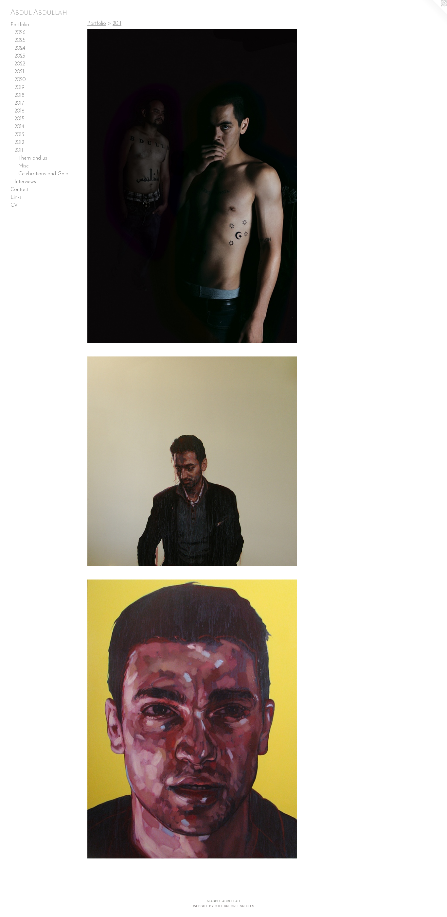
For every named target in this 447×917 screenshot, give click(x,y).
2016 (19, 111)
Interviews (25, 181)
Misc (23, 166)
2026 (20, 32)
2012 (19, 142)
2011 (18, 150)
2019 (19, 87)
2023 (19, 56)
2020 (20, 79)
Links (16, 197)
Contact (19, 189)
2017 (19, 103)
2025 (20, 40)
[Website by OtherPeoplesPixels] (434, 13)
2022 (19, 64)
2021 (19, 72)
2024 (19, 48)
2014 (19, 127)
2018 (19, 95)
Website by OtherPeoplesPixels (223, 906)
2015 (19, 119)
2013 (19, 134)
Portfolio (19, 24)
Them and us (32, 158)
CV (14, 205)
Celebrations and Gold (43, 174)
